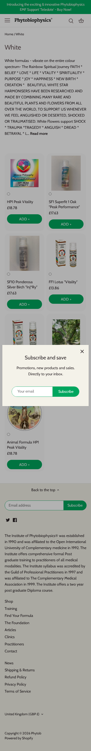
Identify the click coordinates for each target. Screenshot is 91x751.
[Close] (82, 351)
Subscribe (66, 391)
